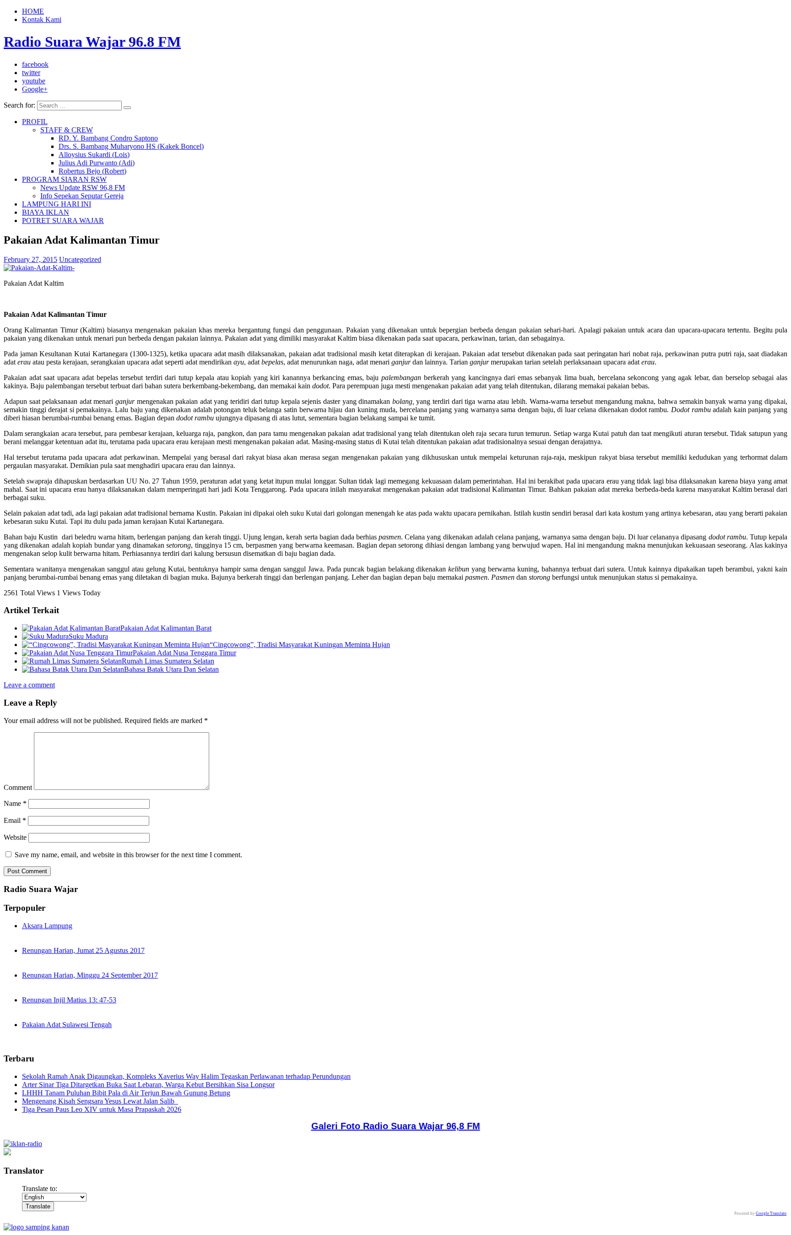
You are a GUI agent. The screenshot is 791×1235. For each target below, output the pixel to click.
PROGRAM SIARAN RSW (64, 179)
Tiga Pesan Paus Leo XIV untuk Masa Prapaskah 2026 (101, 1109)
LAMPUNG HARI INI (56, 204)
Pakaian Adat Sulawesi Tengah (67, 1024)
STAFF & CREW (66, 130)
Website (15, 837)
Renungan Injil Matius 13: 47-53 (69, 1000)
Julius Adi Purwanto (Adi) (97, 163)
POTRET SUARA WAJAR (63, 220)
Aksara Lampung (47, 926)
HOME (33, 11)
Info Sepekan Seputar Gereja (82, 196)
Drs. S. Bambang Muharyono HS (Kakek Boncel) (131, 146)
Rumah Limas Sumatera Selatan (168, 661)
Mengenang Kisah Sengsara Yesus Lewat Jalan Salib (100, 1101)
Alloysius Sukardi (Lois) (94, 154)
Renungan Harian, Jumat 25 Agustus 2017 (83, 950)
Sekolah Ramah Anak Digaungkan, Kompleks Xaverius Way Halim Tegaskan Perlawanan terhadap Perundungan (186, 1076)
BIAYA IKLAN (45, 212)
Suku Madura (88, 636)
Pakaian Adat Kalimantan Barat (165, 628)
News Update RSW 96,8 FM (82, 187)
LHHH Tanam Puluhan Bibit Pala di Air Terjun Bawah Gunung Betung (126, 1093)
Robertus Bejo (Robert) (92, 171)
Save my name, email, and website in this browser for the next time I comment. (128, 855)
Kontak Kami (41, 19)
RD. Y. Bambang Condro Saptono (108, 138)
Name (15, 803)
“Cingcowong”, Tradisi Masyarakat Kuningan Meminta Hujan (300, 644)
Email (15, 820)
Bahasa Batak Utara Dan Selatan (171, 669)
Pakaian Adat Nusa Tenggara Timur (184, 653)
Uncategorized (80, 259)
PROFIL (35, 121)
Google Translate (771, 1213)
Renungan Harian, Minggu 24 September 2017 (90, 975)
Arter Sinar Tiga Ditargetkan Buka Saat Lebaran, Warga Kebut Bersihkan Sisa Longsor (148, 1084)
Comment (18, 787)
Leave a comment (29, 685)
